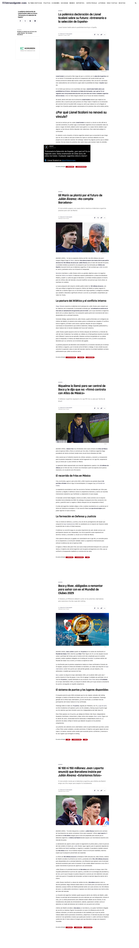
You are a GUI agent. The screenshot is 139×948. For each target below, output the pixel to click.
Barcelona (83, 260)
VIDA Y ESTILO (112, 3)
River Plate (92, 679)
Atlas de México (79, 557)
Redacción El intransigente (66, 34)
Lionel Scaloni (60, 76)
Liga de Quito (103, 706)
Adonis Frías (70, 449)
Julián (101, 267)
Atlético (100, 265)
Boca (88, 557)
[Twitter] (25, 21)
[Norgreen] (27, 49)
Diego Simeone (60, 306)
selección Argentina (100, 76)
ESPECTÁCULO (92, 3)
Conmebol (90, 658)
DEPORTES (80, 3)
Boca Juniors (98, 716)
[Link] (101, 34)
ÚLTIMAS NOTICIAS (35, 3)
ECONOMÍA (56, 3)
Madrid (58, 267)
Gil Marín (71, 260)
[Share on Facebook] (94, 34)
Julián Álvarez (83, 263)
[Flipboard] (30, 21)
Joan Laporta (78, 927)
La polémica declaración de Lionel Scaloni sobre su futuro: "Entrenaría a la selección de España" (27, 14)
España (102, 83)
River (80, 654)
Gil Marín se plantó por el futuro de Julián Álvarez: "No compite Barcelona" (26, 33)
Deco (59, 874)
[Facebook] (20, 21)
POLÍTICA (47, 3)
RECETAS (122, 3)
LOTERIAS (102, 3)
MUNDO (72, 3)
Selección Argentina (81, 166)
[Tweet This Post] (98, 34)
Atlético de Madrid (66, 275)
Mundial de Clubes (61, 654)
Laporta (103, 833)
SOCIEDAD (64, 3)
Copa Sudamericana (69, 524)
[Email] (35, 21)
